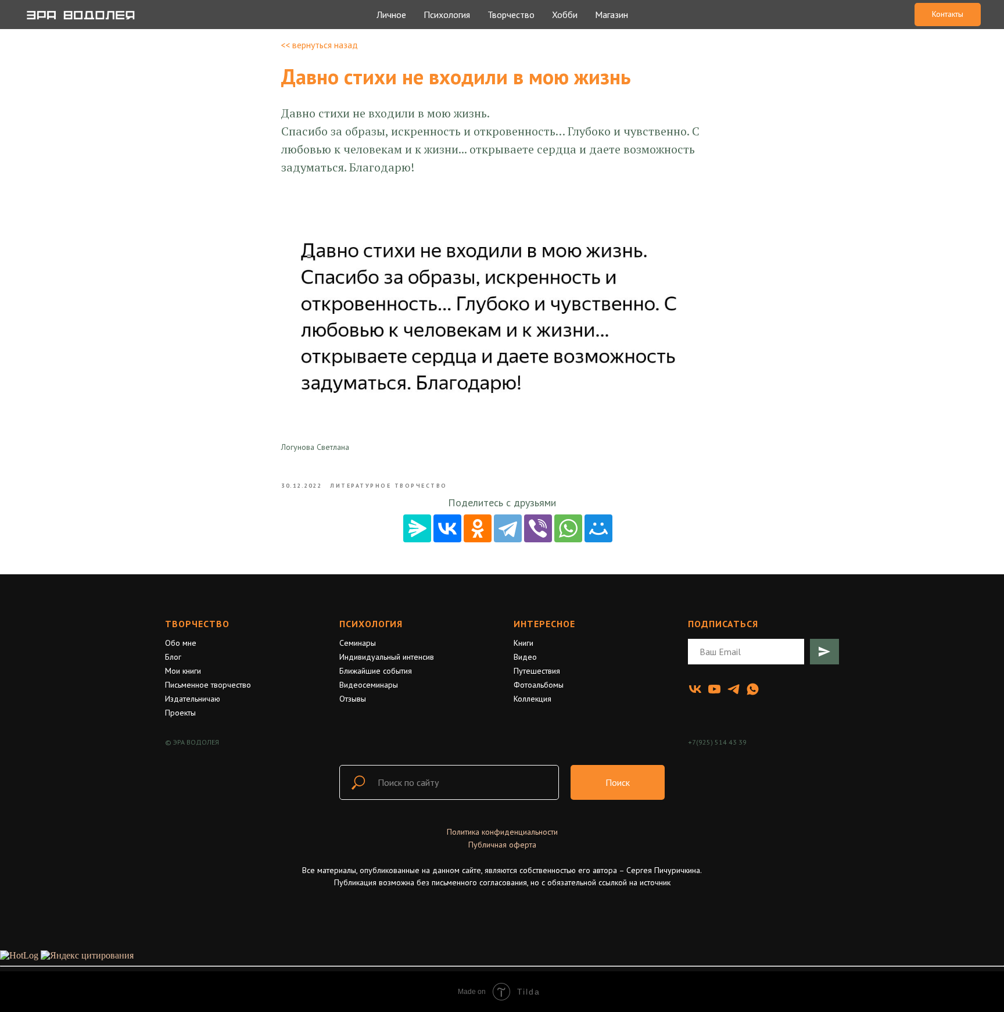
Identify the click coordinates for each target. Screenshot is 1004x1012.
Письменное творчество (208, 685)
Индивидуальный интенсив (386, 657)
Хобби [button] (565, 14)
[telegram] (733, 689)
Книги (523, 643)
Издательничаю (192, 698)
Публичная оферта (502, 844)
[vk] (695, 689)
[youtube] (714, 689)
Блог (173, 657)
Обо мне (180, 643)
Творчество (197, 624)
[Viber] (538, 528)
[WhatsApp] (568, 528)
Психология (371, 624)
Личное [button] (391, 14)
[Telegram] (508, 528)
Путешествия (537, 671)
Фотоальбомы (539, 685)
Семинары (357, 643)
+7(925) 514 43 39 (717, 742)
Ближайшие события (375, 671)
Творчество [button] (511, 14)
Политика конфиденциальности (502, 832)
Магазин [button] (611, 14)
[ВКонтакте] (447, 528)
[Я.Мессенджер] (417, 528)
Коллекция (532, 698)
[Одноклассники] (478, 528)
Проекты (180, 712)
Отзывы (352, 698)
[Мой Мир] (598, 528)
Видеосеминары (368, 685)
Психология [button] (447, 14)
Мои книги (183, 671)
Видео (525, 657)
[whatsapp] (752, 689)
